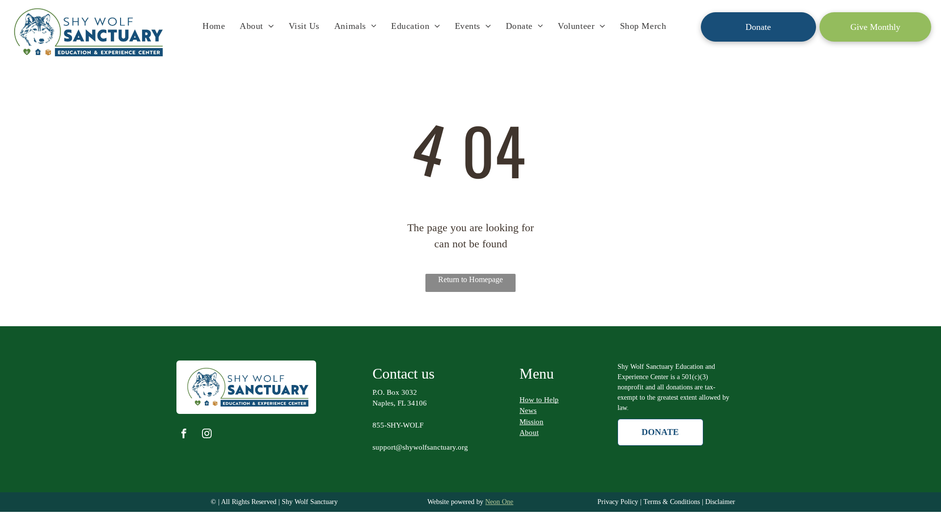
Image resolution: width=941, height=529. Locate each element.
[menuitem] (213, 26)
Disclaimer (720, 501)
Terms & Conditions (672, 501)
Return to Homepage (470, 279)
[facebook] (183, 434)
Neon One (499, 501)
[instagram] (206, 434)
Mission (532, 422)
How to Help (539, 400)
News (528, 410)
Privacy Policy (617, 501)
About (529, 432)
